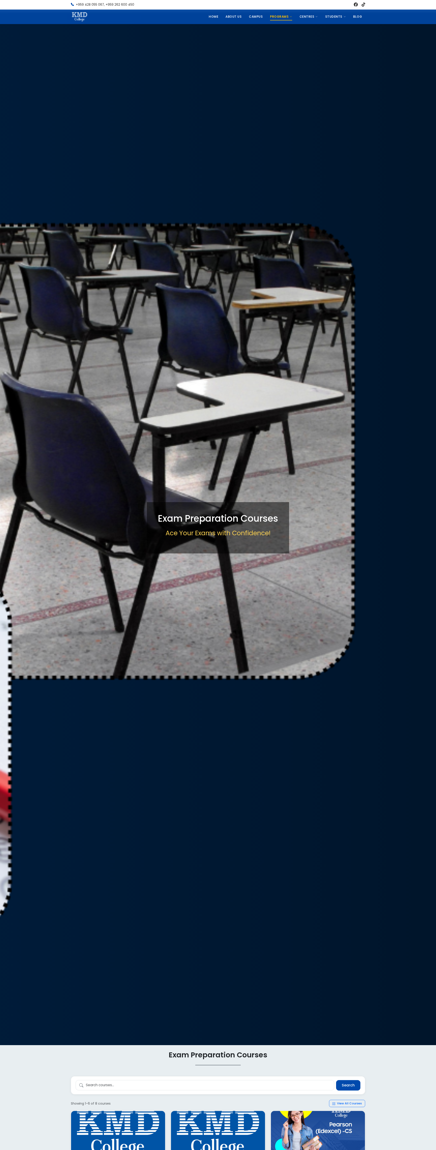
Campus (256, 17)
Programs (279, 17)
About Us (233, 17)
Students (333, 17)
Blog (357, 17)
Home (213, 17)
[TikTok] (363, 5)
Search (348, 1085)
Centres (307, 17)
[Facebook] (356, 5)
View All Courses (349, 1103)
